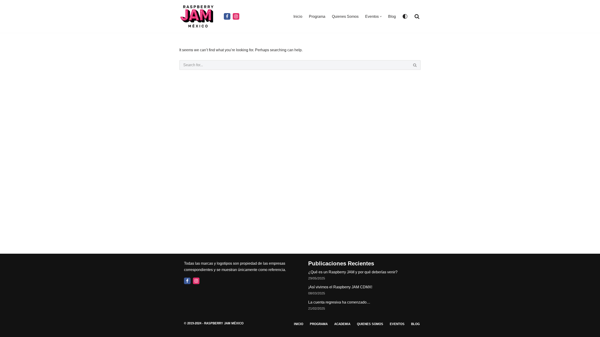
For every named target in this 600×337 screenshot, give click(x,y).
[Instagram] (236, 16)
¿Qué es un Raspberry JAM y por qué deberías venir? (353, 272)
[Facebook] (227, 16)
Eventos (397, 324)
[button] (381, 16)
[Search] (417, 16)
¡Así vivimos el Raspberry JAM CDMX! (340, 287)
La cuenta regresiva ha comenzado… (339, 302)
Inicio (297, 16)
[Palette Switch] (405, 16)
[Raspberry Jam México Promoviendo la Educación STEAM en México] (198, 16)
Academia (342, 324)
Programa (317, 16)
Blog (392, 16)
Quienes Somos (345, 16)
